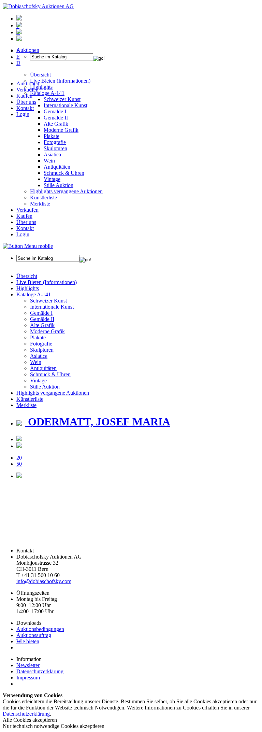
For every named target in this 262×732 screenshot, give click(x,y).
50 (19, 464)
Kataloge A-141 (33, 294)
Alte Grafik (56, 124)
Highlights (27, 288)
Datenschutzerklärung (39, 671)
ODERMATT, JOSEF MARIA (97, 422)
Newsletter (28, 665)
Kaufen (24, 96)
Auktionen (27, 83)
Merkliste (40, 204)
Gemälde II (56, 118)
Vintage (52, 179)
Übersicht (26, 276)
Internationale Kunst (52, 307)
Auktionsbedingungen (40, 629)
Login (22, 114)
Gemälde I (41, 313)
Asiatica (52, 154)
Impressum (28, 677)
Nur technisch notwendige (53, 726)
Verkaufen (27, 90)
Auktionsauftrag (33, 635)
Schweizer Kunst (48, 301)
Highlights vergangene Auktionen (66, 191)
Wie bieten (27, 641)
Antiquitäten (57, 167)
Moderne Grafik (61, 130)
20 (19, 458)
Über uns (26, 102)
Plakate (51, 136)
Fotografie (55, 142)
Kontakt (25, 108)
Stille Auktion (58, 185)
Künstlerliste (43, 197)
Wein (49, 161)
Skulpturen (55, 148)
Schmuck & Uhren (64, 173)
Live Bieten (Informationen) (46, 282)
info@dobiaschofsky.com (43, 581)
